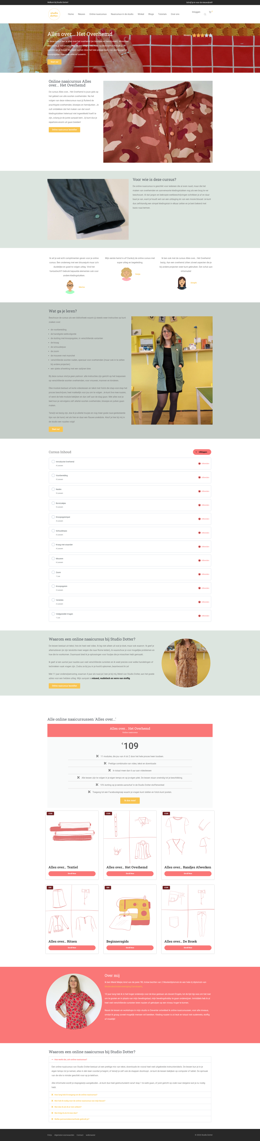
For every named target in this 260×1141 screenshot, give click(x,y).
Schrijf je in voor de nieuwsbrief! (199, 2)
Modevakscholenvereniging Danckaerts (123, 986)
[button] (130, 1059)
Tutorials (162, 14)
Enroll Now (72, 873)
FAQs (49, 1135)
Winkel (141, 14)
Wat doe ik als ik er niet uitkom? (68, 1107)
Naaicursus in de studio (122, 14)
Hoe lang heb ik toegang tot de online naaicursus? (75, 1095)
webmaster (90, 1135)
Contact (80, 1135)
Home (71, 14)
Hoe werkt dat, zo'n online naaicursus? (70, 1059)
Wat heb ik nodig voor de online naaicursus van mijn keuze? (79, 1101)
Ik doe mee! (130, 800)
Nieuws (81, 14)
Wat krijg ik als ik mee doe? (66, 1113)
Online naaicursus (98, 14)
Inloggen (196, 12)
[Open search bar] (205, 14)
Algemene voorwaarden (64, 1135)
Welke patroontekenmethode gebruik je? (71, 1119)
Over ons (175, 14)
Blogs (151, 14)
